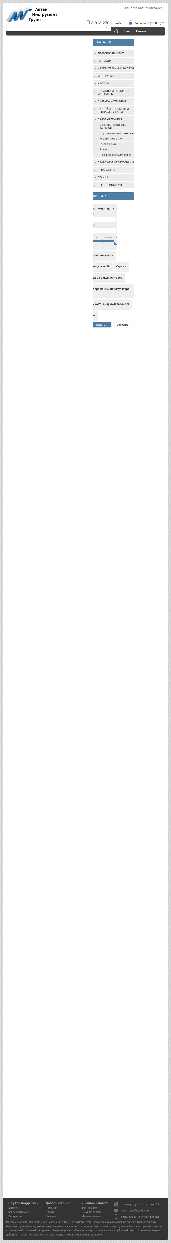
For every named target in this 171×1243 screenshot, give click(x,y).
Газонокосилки (108, 144)
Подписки (51, 1207)
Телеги (104, 149)
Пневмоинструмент (112, 101)
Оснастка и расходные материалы (114, 92)
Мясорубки (106, 76)
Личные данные (91, 1216)
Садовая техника (110, 119)
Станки (103, 177)
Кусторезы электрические (118, 133)
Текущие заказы (91, 1212)
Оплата (141, 31)
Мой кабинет (89, 1207)
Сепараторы (106, 170)
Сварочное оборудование (116, 162)
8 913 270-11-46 (106, 23)
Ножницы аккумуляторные (115, 154)
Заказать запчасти (148, 39)
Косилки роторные (111, 138)
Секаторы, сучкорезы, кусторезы (113, 126)
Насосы (103, 83)
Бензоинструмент (111, 53)
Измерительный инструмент (118, 68)
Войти (128, 7)
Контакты (83, 39)
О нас (127, 31)
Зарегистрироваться (150, 7)
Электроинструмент (112, 185)
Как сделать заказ (39, 39)
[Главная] (116, 31)
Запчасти (104, 61)
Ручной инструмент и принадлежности (113, 110)
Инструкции (64, 39)
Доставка (15, 39)
